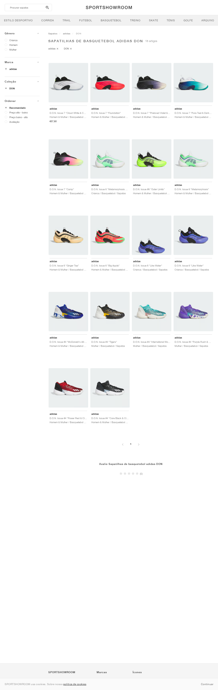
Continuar (207, 684)
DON (12, 88)
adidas (13, 69)
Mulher (13, 49)
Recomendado (17, 107)
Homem (13, 44)
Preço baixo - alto (18, 117)
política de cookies (74, 684)
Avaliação (14, 121)
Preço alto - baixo (18, 112)
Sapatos (52, 33)
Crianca (13, 40)
